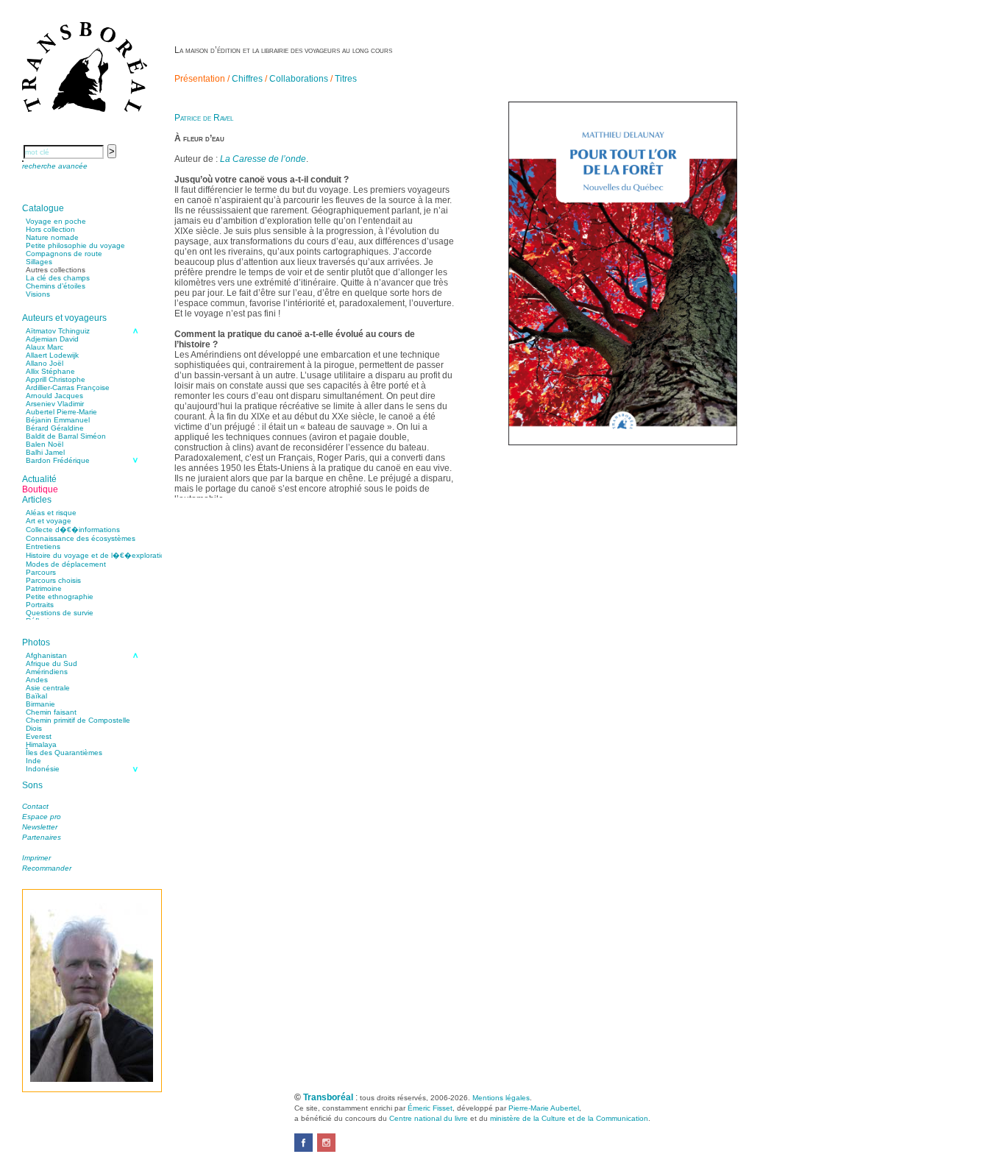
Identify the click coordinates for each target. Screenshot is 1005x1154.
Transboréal (328, 1097)
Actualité (39, 479)
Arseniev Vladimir (55, 404)
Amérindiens (47, 672)
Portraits (40, 605)
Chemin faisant (51, 712)
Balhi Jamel (45, 452)
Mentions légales (501, 1098)
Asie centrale (48, 688)
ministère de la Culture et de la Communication (569, 1118)
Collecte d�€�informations (73, 529)
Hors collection (50, 229)
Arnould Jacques (54, 396)
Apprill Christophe (55, 379)
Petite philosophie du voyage (75, 245)
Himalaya (41, 744)
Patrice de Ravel (203, 118)
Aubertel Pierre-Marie (61, 412)
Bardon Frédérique (58, 460)
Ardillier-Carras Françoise (68, 387)
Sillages (39, 262)
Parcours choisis (53, 580)
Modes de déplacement (66, 564)
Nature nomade (52, 237)
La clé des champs (58, 278)
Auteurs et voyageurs (64, 318)
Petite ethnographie (59, 596)
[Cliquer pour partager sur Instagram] (326, 1149)
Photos (36, 642)
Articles (37, 500)
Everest (39, 736)
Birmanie (40, 704)
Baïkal (36, 696)
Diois (34, 728)
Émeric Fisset (430, 1108)
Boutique (40, 489)
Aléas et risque (51, 513)
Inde (33, 761)
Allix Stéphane (50, 371)
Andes (37, 680)
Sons (32, 785)
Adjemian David (52, 339)
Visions (38, 294)
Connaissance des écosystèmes (80, 538)
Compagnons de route (64, 253)
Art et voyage (48, 521)
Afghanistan (46, 655)
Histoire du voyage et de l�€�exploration (97, 555)
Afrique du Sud (51, 663)
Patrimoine (44, 588)
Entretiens (43, 546)
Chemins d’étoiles (55, 286)
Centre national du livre (428, 1118)
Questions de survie (59, 613)
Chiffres (247, 79)
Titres (346, 79)
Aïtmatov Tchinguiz (58, 331)
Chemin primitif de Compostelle (78, 720)
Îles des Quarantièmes (64, 752)
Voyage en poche (56, 221)
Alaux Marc (44, 347)
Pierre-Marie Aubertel (543, 1108)
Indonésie (43, 769)
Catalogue (43, 208)
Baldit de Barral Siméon (66, 436)
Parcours (41, 572)
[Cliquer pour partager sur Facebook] (303, 1149)
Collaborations (298, 79)
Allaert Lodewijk (52, 355)
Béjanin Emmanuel (58, 420)
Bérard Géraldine (55, 428)
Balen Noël (44, 444)
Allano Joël (44, 363)
